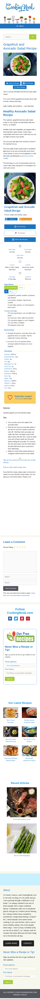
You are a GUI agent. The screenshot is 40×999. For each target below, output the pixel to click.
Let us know (19, 399)
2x (10, 291)
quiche (23, 156)
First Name (9, 669)
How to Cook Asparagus (22, 855)
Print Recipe (29, 83)
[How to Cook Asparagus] (22, 852)
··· (14, 291)
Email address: (11, 662)
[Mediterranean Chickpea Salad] (30, 718)
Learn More (11, 943)
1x (6, 291)
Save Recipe (20, 87)
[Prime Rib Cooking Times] (22, 816)
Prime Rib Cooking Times (21, 819)
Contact (27, 943)
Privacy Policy (20, 995)
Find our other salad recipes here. (14, 467)
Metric (21, 288)
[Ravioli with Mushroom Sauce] (30, 755)
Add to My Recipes (21, 239)
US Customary (11, 288)
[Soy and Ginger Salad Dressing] (11, 736)
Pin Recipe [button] (21, 233)
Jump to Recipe (13, 83)
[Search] (32, 36)
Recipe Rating (8, 547)
